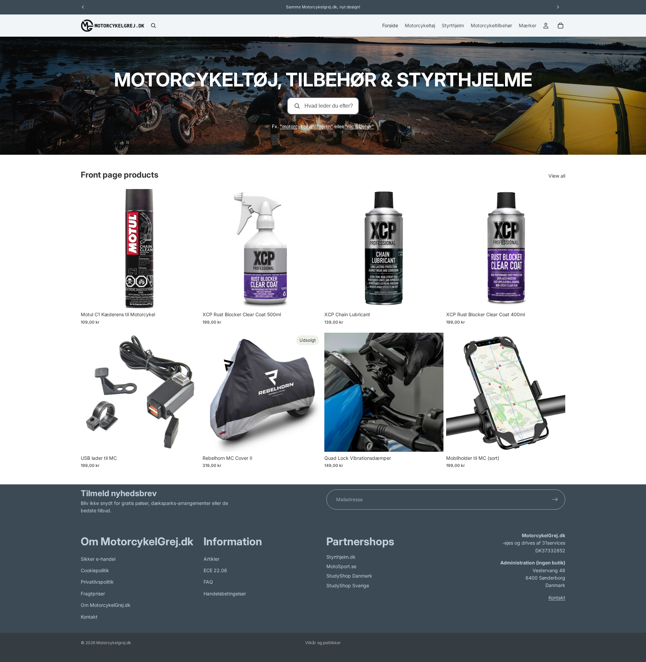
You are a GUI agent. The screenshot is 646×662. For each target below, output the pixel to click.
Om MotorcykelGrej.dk (106, 605)
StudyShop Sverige (347, 585)
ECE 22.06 (215, 570)
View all (556, 176)
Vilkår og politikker (323, 642)
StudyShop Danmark (349, 576)
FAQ (208, 582)
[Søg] (153, 25)
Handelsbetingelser (225, 593)
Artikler (211, 558)
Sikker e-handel (98, 558)
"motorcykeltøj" (297, 126)
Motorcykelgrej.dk (113, 642)
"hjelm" (325, 126)
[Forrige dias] (213, 248)
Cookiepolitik (95, 570)
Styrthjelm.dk (341, 556)
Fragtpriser (93, 593)
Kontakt (89, 616)
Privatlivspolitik (97, 582)
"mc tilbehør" (359, 126)
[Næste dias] (311, 248)
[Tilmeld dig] (555, 499)
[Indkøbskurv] (560, 25)
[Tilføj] (189, 298)
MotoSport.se (341, 566)
